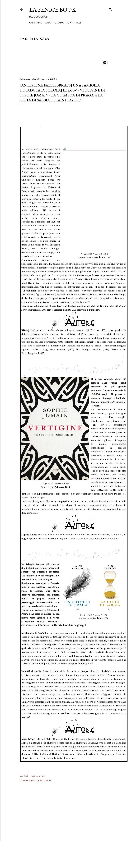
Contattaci (73, 22)
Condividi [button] (24, 776)
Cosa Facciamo (54, 22)
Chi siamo (35, 22)
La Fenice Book (52, 9)
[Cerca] (110, 9)
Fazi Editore (45, 780)
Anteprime (34, 780)
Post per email (37, 776)
